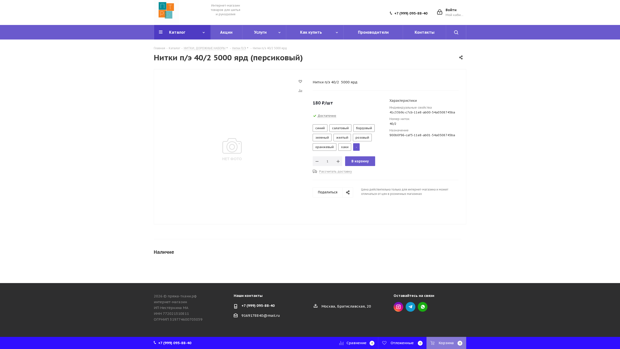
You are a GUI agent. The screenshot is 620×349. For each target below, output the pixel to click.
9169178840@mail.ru (260, 315)
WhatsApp (422, 307)
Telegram (410, 307)
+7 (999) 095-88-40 (410, 13)
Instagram (398, 307)
